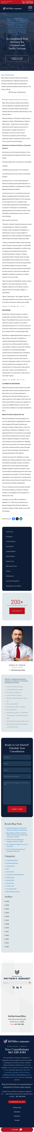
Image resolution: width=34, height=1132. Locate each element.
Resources (17, 1116)
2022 (7, 916)
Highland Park (17, 1067)
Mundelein (16, 1072)
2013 (7, 946)
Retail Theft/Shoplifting (12, 581)
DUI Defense (9, 536)
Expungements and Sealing (13, 586)
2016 (7, 935)
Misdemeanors (10, 576)
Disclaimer (17, 1111)
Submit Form (17, 809)
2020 (7, 924)
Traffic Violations (10, 541)
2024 (7, 909)
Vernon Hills (14, 1077)
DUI (8, 869)
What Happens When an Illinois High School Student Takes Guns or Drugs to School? (17, 835)
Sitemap (17, 1120)
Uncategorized (11, 889)
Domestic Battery (23, 99)
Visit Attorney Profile (18, 670)
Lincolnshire (8, 1072)
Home (3, 75)
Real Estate (10, 877)
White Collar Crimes (11, 566)
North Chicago (25, 1072)
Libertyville (26, 1070)
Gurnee (10, 1067)
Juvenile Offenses (11, 551)
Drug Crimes (11, 866)
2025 (7, 905)
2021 (7, 920)
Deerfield (27, 1065)
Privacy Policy (17, 1107)
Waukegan (21, 1077)
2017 (7, 931)
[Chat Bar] (17, 1129)
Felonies (8, 571)
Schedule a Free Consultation (17, 58)
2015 (7, 939)
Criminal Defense (12, 860)
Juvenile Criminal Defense (15, 874)
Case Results (17, 610)
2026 (7, 901)
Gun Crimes (10, 872)
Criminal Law (9, 531)
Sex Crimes (10, 883)
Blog (12, 75)
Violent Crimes (10, 561)
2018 (7, 928)
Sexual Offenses (10, 556)
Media (8, 75)
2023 (7, 912)
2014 (7, 943)
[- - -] (30, 7)
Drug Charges (9, 546)
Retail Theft (11, 880)
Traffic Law (10, 886)
